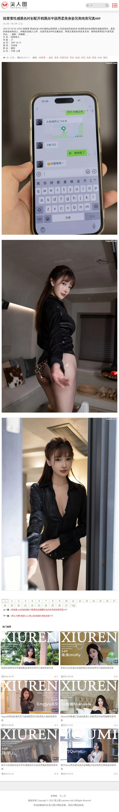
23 (39, 605)
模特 (105, 57)
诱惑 (94, 57)
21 (25, 605)
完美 (88, 57)
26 (59, 605)
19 (12, 605)
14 (94, 601)
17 (114, 601)
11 (73, 601)
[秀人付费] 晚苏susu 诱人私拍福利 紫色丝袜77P (32, 616)
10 (66, 601)
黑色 (72, 57)
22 (32, 605)
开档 (83, 57)
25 (53, 605)
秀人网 (14, 24)
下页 (73, 605)
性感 (77, 57)
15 (100, 601)
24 (46, 605)
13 (87, 601)
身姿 (51, 57)
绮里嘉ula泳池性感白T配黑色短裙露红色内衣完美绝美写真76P (39, 609)
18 (5, 605)
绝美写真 (64, 57)
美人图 (6, 24)
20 (19, 605)
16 (107, 601)
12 (80, 601)
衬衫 (100, 57)
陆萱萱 (42, 57)
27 (66, 605)
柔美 (56, 57)
